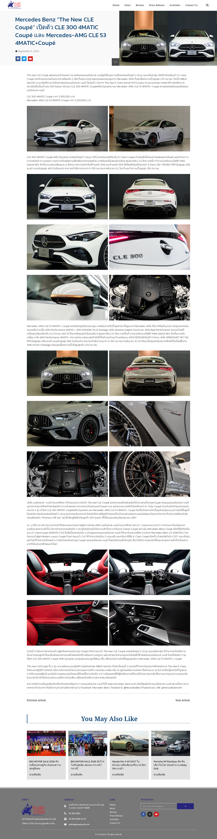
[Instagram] (149, 814)
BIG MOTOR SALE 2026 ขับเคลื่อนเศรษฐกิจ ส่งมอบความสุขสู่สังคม (45, 765)
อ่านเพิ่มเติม (35, 774)
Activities (175, 5)
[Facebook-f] (143, 814)
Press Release (157, 5)
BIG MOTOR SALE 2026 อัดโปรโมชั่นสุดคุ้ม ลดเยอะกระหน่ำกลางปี (87, 765)
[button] (207, 5)
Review (140, 5)
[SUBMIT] (185, 806)
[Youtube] (30, 58)
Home (116, 5)
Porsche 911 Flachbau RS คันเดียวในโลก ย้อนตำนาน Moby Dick (170, 765)
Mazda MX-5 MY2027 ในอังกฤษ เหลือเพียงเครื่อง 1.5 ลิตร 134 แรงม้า (129, 765)
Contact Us (191, 5)
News (127, 5)
